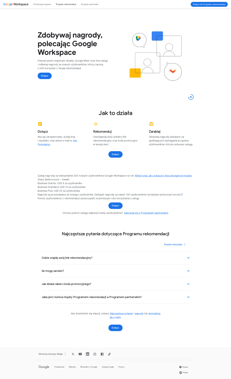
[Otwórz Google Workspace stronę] (16, 4)
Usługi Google (108, 367)
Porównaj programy (42, 4)
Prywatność (59, 367)
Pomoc (121, 367)
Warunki (72, 367)
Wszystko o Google (88, 367)
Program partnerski (89, 4)
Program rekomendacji (66, 4)
